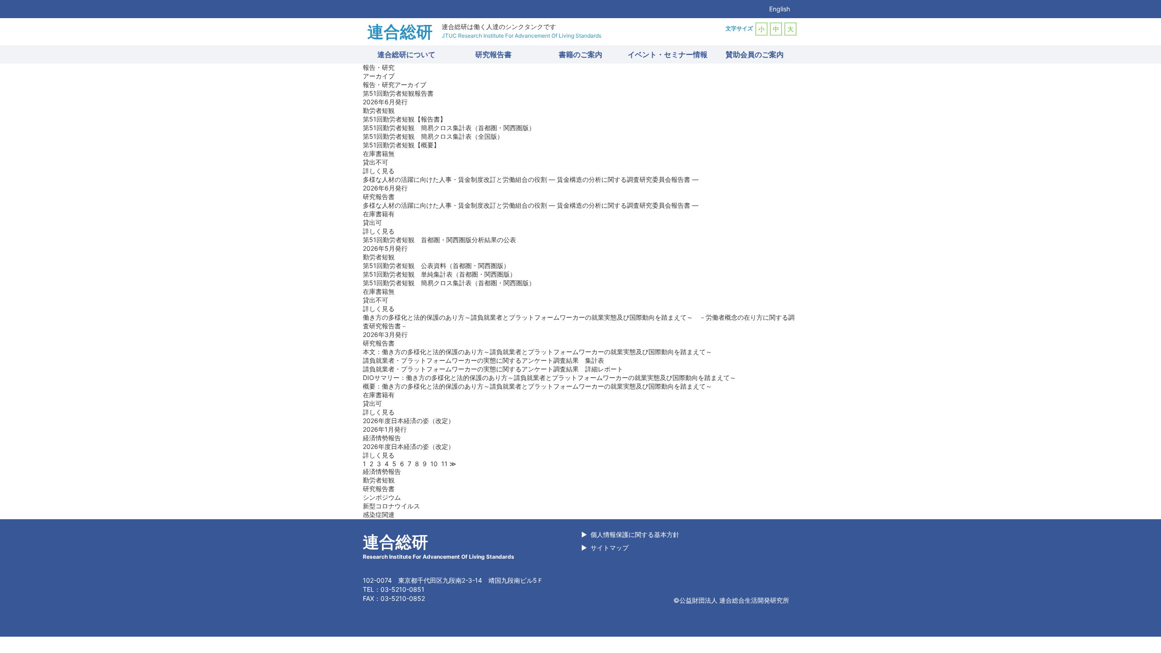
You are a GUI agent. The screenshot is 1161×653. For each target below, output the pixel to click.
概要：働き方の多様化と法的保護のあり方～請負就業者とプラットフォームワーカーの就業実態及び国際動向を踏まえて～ (537, 386)
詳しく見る (379, 171)
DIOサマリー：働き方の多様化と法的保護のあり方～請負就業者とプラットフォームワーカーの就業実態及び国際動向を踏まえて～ (549, 377)
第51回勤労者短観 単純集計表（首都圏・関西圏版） (439, 274)
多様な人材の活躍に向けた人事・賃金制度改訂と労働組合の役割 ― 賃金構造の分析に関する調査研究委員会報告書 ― (530, 205)
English (779, 9)
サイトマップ (609, 547)
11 (444, 464)
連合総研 (400, 32)
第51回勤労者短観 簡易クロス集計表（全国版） (433, 136)
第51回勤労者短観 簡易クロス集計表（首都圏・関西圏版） (449, 128)
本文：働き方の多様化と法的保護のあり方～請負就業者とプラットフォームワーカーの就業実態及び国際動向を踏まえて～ (537, 352)
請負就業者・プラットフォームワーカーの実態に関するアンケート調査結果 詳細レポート (493, 369)
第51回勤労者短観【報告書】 (404, 119)
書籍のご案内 (580, 54)
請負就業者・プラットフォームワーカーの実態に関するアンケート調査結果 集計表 (483, 360)
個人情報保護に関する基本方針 (634, 534)
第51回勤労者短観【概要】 (401, 145)
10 (434, 464)
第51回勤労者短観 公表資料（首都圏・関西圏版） (436, 265)
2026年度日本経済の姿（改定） (408, 446)
